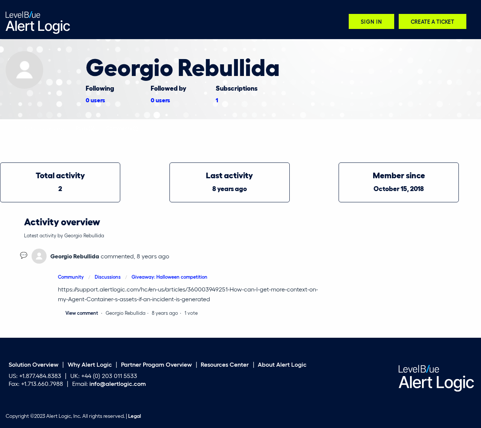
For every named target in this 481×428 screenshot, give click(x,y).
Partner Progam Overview (156, 363)
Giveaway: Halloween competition (169, 276)
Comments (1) (122, 128)
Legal (134, 416)
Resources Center (225, 363)
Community (71, 276)
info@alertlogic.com (117, 383)
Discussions (108, 276)
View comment (81, 313)
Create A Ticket (432, 21)
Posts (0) (85, 128)
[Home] (38, 21)
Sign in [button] (371, 21)
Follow (467, 56)
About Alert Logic (282, 363)
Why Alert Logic (90, 363)
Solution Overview (34, 363)
